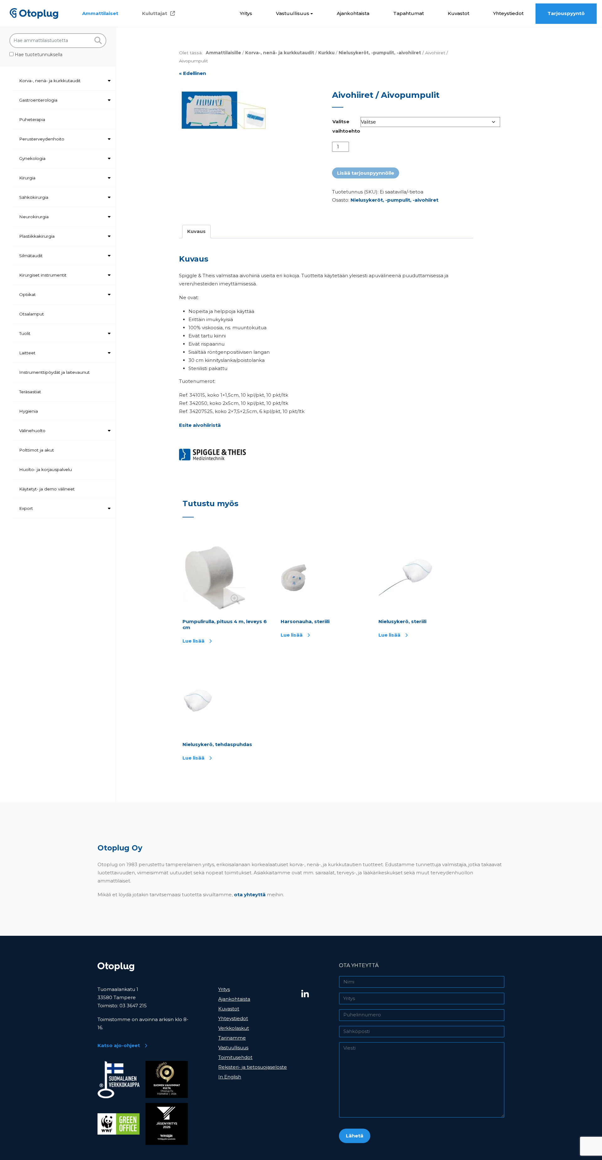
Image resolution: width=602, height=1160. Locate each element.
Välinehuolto (32, 430)
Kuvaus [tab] (196, 231)
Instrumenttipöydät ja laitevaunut (54, 372)
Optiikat (27, 294)
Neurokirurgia (34, 216)
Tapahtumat (408, 13)
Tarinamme (232, 1038)
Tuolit (24, 333)
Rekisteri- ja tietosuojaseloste (252, 1067)
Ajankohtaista (353, 13)
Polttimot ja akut (36, 450)
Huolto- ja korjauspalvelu (45, 469)
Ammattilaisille (223, 52)
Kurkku (326, 52)
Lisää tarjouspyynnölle (365, 173)
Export (26, 508)
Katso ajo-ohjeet (119, 1045)
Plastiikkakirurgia (37, 236)
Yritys (246, 13)
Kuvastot (458, 13)
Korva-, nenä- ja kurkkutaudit (50, 80)
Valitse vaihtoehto (346, 126)
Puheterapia (32, 119)
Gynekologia (32, 158)
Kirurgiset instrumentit (42, 275)
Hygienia (28, 411)
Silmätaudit (31, 255)
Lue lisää (193, 641)
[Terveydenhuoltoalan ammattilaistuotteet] (34, 13)
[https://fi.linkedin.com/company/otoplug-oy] (318, 994)
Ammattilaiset (100, 13)
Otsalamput (31, 313)
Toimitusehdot (235, 1057)
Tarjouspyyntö (566, 13)
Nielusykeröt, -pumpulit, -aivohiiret (380, 52)
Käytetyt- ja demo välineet (47, 488)
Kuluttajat (154, 13)
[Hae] (98, 40)
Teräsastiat (30, 391)
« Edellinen (192, 73)
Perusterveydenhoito (41, 138)
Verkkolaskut (233, 1028)
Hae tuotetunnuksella (37, 54)
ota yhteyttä (250, 895)
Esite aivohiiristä (200, 425)
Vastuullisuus (292, 13)
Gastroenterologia (38, 100)
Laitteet (27, 352)
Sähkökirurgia (33, 197)
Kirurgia (27, 177)
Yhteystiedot (508, 13)
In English (229, 1077)
